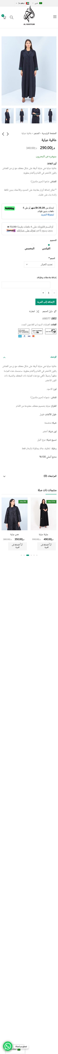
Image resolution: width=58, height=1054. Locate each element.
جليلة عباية (43, 535)
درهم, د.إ (21, 3)
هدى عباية (14, 535)
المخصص (29, 248)
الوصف (53, 357)
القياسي (46, 248)
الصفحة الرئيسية (49, 133)
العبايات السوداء (43, 325)
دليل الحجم (48, 311)
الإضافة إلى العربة (46, 301)
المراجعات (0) (50, 476)
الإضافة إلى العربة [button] (45, 546)
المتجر (37, 133)
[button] (36, 555)
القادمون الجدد (27, 325)
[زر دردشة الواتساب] (7, 1046)
